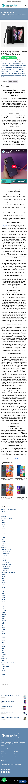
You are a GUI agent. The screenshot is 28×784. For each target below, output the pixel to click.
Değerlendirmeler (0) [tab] (12, 81)
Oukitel (3, 623)
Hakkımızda (16, 751)
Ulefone (3, 644)
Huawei (3, 531)
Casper (3, 528)
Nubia (3, 616)
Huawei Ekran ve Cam (6, 513)
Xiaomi (3, 545)
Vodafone (4, 543)
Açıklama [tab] (5, 81)
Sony (3, 539)
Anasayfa (2, 751)
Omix (3, 618)
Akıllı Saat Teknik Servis (7, 549)
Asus (3, 526)
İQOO (3, 599)
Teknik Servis (4, 547)
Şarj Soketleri (6, 555)
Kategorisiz (3, 516)
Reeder (3, 627)
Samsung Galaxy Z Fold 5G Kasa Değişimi (14, 71)
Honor (3, 591)
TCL (3, 635)
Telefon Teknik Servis (6, 564)
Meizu (3, 606)
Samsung (3, 61)
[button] (4, 779)
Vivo (3, 648)
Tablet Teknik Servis (6, 557)
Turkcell (3, 642)
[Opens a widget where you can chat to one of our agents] (23, 781)
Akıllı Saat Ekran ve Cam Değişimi (8, 509)
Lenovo (3, 533)
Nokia (3, 612)
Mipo (3, 608)
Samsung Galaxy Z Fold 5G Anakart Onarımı (10, 63)
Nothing (4, 614)
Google (3, 587)
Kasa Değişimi (6, 553)
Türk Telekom (5, 641)
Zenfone (4, 654)
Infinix (3, 597)
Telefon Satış (4, 658)
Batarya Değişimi (6, 551)
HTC (3, 593)
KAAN (3, 601)
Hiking (3, 589)
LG (2, 535)
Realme (3, 625)
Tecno (3, 637)
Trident (3, 639)
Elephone (4, 584)
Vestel (3, 541)
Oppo (3, 622)
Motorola (4, 610)
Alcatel (3, 522)
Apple (3, 511)
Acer (3, 520)
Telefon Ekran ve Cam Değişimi (12, 61)
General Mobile (5, 530)
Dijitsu (3, 582)
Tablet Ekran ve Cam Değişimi (7, 518)
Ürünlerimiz (16, 753)
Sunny (3, 633)
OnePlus (4, 620)
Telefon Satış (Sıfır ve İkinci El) (7, 662)
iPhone (3, 660)
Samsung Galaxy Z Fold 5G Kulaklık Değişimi (11, 73)
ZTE (3, 656)
